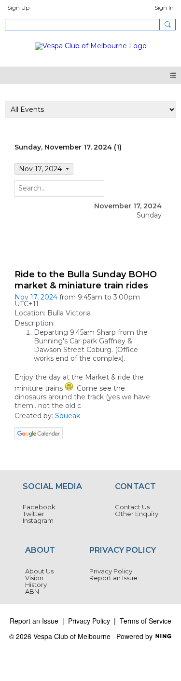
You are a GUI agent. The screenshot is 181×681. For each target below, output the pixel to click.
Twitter (33, 514)
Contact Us (132, 507)
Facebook (39, 507)
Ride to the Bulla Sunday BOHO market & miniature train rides (85, 280)
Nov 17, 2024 (35, 297)
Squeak (67, 415)
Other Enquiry (136, 514)
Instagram (38, 520)
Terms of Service (145, 621)
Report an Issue (113, 578)
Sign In (164, 7)
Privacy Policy (110, 571)
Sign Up (18, 7)
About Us (39, 571)
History (36, 584)
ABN (32, 591)
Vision (34, 578)
